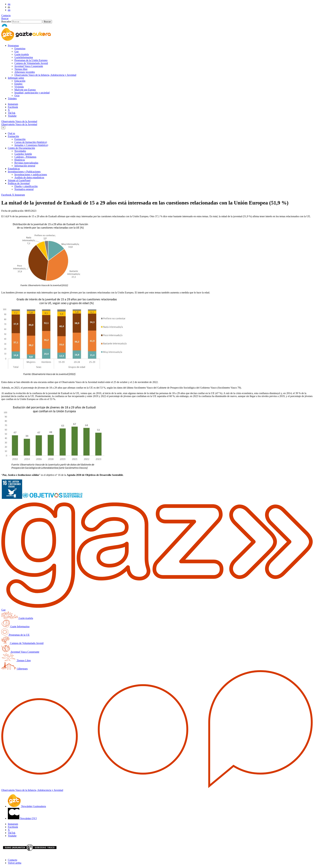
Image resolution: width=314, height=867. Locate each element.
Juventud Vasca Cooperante (28, 66)
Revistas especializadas (26, 162)
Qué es (11, 133)
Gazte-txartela (21, 54)
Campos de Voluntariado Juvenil (31, 63)
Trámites (12, 98)
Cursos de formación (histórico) (30, 142)
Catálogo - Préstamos (25, 156)
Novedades (20, 151)
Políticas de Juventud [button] (19, 183)
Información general (24, 165)
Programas (13, 45)
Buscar (5, 18)
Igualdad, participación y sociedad (32, 92)
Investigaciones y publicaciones (30, 174)
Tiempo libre (20, 69)
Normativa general (24, 189)
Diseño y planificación (26, 186)
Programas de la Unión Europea (30, 60)
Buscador (6, 21)
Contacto (6, 15)
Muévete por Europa (25, 89)
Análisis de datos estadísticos (29, 177)
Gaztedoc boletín (23, 154)
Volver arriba (14, 862)
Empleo (18, 83)
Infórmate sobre (16, 77)
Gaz (16, 51)
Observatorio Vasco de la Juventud (19, 121)
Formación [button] (13, 136)
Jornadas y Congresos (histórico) (31, 145)
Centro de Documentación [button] (21, 148)
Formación (20, 139)
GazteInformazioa (23, 57)
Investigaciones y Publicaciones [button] (24, 171)
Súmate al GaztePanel (19, 180)
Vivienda (19, 86)
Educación (19, 80)
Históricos (19, 159)
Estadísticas (14, 168)
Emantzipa (19, 48)
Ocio (16, 95)
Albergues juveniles (24, 72)
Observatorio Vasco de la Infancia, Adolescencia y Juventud (45, 75)
